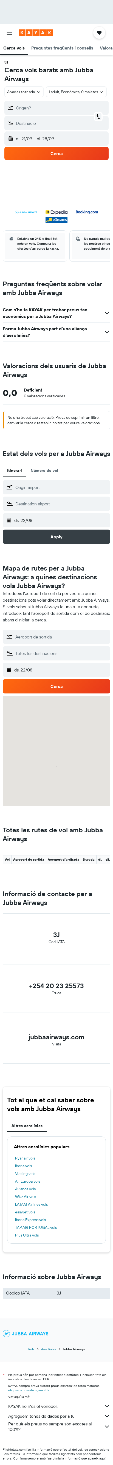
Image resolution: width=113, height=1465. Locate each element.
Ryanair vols (25, 1158)
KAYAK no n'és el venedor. (33, 1406)
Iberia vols (23, 1165)
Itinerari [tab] (14, 470)
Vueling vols (25, 1173)
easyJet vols (25, 1212)
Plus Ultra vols (27, 1235)
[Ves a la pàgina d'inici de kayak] (36, 32)
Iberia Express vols (30, 1219)
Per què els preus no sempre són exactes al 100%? (50, 1426)
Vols (31, 1349)
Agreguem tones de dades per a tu (41, 1416)
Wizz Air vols (25, 1196)
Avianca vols (25, 1188)
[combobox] (61, 487)
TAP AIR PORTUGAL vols (36, 1227)
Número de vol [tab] (44, 470)
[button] (9, 33)
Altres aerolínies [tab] (27, 1125)
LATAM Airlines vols (31, 1204)
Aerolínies (48, 1349)
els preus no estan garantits (28, 1390)
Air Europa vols (27, 1181)
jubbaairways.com (56, 1037)
